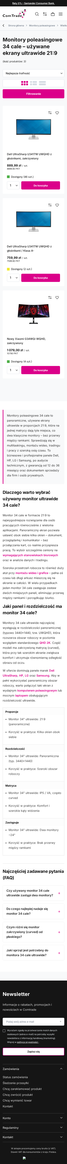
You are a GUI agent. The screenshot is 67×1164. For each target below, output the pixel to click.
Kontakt (8, 1106)
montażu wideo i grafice (32, 573)
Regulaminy (11, 1127)
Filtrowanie (33, 93)
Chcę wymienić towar (17, 1100)
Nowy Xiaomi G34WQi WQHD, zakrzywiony (26, 341)
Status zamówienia (15, 1077)
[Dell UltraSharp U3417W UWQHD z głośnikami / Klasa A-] (33, 221)
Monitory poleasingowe (42, 25)
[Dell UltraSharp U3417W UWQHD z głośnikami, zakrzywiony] (33, 129)
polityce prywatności (28, 1042)
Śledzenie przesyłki (16, 1083)
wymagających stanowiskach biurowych (30, 555)
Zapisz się (33, 1051)
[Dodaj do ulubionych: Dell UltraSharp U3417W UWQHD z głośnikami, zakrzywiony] (57, 112)
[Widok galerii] (42, 83)
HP (21, 675)
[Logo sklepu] (15, 13)
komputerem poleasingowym (37, 690)
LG (27, 675)
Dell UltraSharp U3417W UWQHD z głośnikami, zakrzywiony (29, 156)
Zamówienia (11, 1069)
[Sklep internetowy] (33, 1158)
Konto (7, 1118)
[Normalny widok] (24, 83)
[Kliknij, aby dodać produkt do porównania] (50, 113)
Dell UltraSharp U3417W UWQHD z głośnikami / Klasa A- (29, 248)
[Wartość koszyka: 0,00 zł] (52, 14)
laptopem (21, 695)
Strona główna (16, 25)
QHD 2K (44, 643)
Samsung (42, 675)
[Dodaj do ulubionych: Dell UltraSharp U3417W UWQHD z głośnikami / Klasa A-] (57, 205)
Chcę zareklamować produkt (22, 1089)
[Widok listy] (33, 83)
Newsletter (16, 994)
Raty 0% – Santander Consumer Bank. (33, 3)
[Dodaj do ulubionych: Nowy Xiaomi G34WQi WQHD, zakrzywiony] (57, 297)
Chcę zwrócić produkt (18, 1095)
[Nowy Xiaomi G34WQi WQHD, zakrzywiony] (33, 313)
